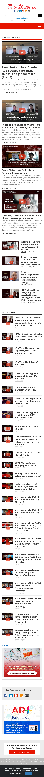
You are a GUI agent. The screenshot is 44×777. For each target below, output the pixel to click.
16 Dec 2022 (19, 392)
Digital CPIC (28, 542)
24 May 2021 (20, 624)
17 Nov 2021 (19, 504)
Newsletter (22, 21)
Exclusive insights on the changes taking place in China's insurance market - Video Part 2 (27, 618)
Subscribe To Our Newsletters (22, 752)
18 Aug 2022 (19, 420)
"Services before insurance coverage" (28, 474)
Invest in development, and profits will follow (28, 558)
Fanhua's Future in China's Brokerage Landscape (21, 217)
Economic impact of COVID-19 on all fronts (27, 453)
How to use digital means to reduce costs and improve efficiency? (28, 440)
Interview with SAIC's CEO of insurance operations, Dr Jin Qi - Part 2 (28, 499)
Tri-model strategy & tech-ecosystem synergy (30, 277)
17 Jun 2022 (19, 457)
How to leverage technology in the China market (28, 401)
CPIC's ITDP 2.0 (28, 527)
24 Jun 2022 (19, 447)
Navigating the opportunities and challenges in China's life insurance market (31, 295)
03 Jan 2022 (19, 491)
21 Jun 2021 (19, 593)
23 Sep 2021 (19, 533)
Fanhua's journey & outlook (30, 246)
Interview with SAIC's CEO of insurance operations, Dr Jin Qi (28, 512)
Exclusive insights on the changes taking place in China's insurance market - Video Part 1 (27, 634)
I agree (28, 773)
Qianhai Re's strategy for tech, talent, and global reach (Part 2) (20, 72)
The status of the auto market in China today (25, 388)
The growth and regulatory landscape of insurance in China (27, 350)
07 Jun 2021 (19, 609)
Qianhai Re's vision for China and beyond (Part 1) (21, 126)
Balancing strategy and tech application (30, 261)
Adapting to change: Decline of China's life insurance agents (28, 337)
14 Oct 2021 (19, 517)
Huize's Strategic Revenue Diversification (18, 171)
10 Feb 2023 (19, 381)
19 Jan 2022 (19, 478)
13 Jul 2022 (19, 431)
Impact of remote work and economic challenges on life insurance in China (28, 321)
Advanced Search (22, 18)
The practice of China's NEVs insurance (26, 376)
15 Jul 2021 (19, 577)
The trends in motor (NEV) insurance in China (26, 415)
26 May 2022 (20, 468)
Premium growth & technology (28, 587)
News (5, 37)
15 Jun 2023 (18, 342)
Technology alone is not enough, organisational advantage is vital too (26, 486)
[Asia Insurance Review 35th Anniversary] (22, 6)
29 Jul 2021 (19, 564)
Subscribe (14, 21)
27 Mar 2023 (19, 355)
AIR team (5, 93)
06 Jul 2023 (18, 328)
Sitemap (30, 21)
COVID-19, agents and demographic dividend (25, 464)
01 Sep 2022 (19, 406)
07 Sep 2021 (19, 549)
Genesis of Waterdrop (27, 572)
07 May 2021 (20, 640)
